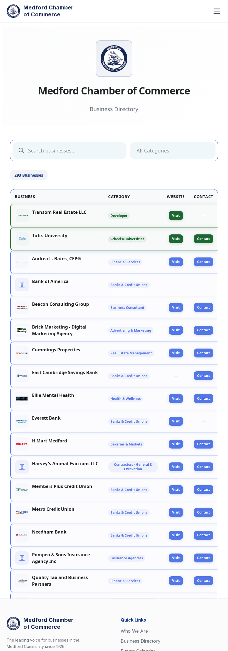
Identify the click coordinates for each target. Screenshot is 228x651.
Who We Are (134, 631)
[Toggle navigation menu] (216, 11)
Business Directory (140, 641)
